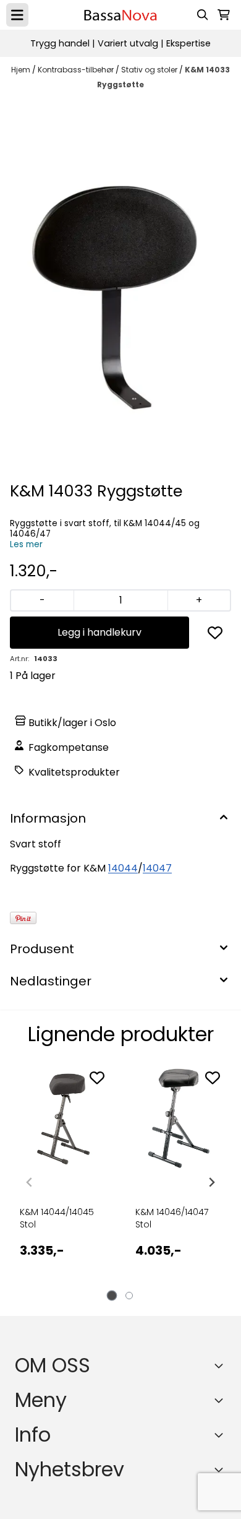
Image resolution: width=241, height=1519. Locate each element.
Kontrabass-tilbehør (77, 69)
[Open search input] (202, 14)
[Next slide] (211, 1182)
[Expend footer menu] (221, 1400)
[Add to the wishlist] (97, 1077)
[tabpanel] (63, 1177)
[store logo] (120, 15)
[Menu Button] (17, 15)
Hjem (21, 69)
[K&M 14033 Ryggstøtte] (120, 287)
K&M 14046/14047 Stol (171, 1218)
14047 (157, 868)
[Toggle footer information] (221, 1365)
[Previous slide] (30, 1182)
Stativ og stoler (150, 69)
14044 (123, 868)
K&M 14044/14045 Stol (57, 1218)
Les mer (26, 544)
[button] (215, 632)
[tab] (112, 1295)
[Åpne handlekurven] (224, 14)
